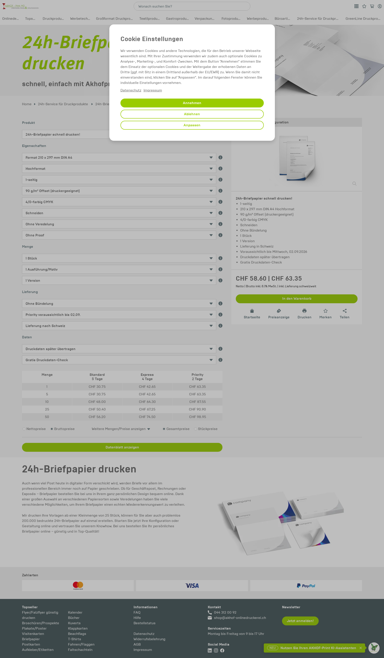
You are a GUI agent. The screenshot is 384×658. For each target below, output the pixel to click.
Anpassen (192, 125)
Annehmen (192, 103)
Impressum (153, 90)
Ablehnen (192, 114)
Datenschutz (130, 90)
